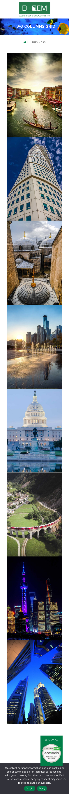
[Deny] (64, 778)
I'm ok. (29, 788)
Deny (42, 788)
